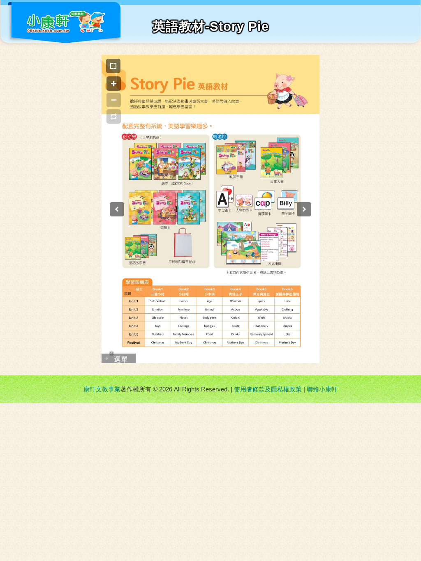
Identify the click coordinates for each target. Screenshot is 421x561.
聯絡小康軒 (322, 389)
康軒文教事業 (101, 389)
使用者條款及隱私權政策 (268, 389)
